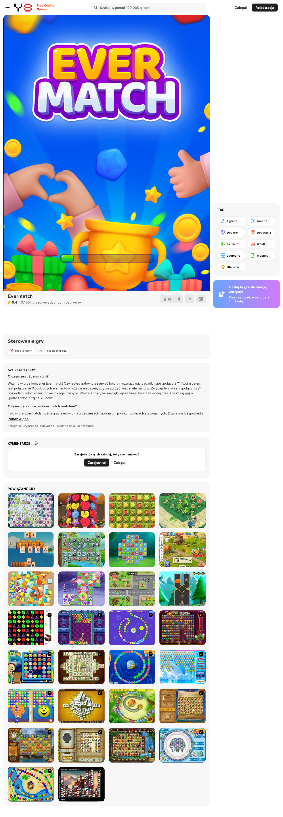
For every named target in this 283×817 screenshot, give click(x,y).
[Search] (96, 7)
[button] (19, 418)
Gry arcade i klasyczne (38, 426)
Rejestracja (265, 8)
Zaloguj (241, 8)
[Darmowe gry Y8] (23, 8)
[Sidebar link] (7, 7)
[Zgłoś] (189, 299)
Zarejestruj (97, 463)
